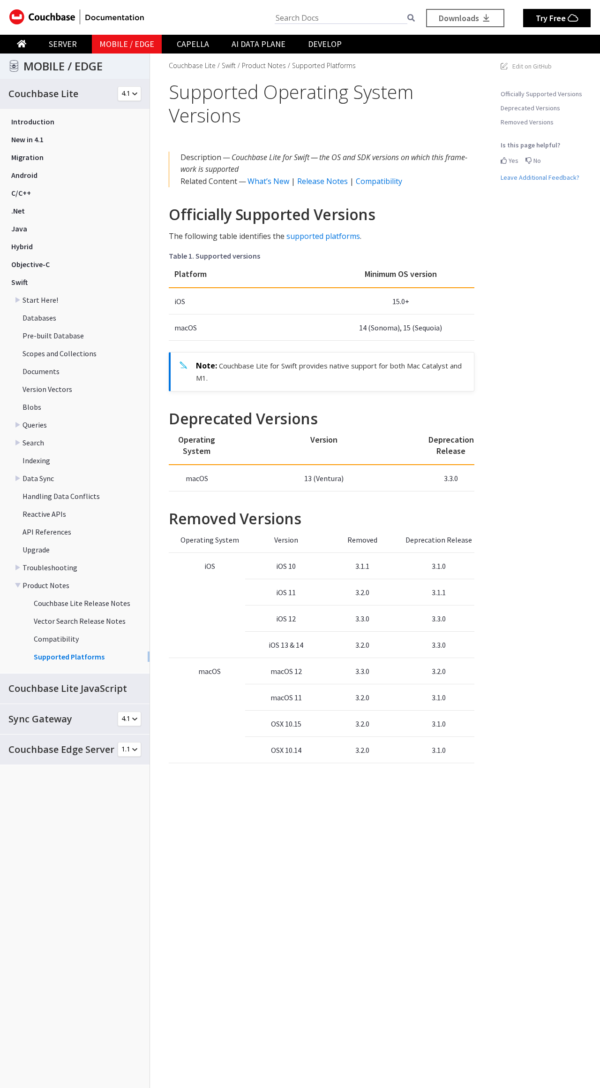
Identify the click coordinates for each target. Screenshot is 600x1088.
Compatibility (56, 639)
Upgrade (36, 549)
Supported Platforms (69, 656)
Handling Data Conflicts (61, 496)
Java (19, 228)
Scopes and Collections (59, 353)
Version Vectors (47, 389)
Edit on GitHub (532, 66)
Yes (512, 160)
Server (63, 43)
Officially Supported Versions (541, 94)
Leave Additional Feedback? (540, 177)
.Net (18, 210)
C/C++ (21, 193)
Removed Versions (527, 122)
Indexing (36, 460)
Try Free (552, 18)
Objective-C (30, 264)
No (536, 160)
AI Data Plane (258, 43)
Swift (19, 282)
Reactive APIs (44, 514)
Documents (41, 371)
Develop (325, 43)
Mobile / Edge (126, 43)
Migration (27, 157)
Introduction (32, 121)
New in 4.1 (27, 139)
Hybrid (22, 246)
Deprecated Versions (530, 108)
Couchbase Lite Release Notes (82, 603)
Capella (193, 43)
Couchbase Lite (192, 65)
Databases (39, 317)
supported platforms (323, 236)
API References (46, 531)
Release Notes (322, 181)
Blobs (31, 407)
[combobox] (341, 18)
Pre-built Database (53, 335)
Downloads (460, 18)
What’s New (268, 181)
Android (24, 175)
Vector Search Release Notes (80, 621)
